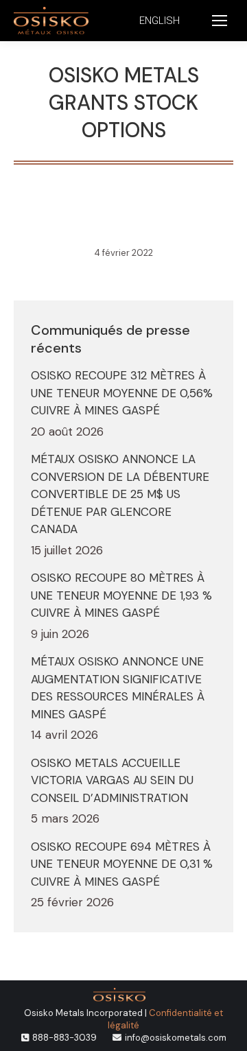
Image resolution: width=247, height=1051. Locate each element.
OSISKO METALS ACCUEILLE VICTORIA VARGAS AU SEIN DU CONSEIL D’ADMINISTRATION (112, 780)
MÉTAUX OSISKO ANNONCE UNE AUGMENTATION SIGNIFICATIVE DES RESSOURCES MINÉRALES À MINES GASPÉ (117, 688)
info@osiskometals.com (175, 1037)
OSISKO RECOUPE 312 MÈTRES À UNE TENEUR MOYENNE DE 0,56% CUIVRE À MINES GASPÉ (122, 393)
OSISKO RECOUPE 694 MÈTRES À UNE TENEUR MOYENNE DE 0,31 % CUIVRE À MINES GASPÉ (122, 864)
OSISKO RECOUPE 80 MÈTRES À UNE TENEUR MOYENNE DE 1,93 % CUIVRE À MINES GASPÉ (121, 595)
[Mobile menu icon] (219, 20)
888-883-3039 (64, 1037)
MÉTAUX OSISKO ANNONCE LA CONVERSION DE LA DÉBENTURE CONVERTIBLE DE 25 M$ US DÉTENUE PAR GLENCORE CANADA (120, 493)
